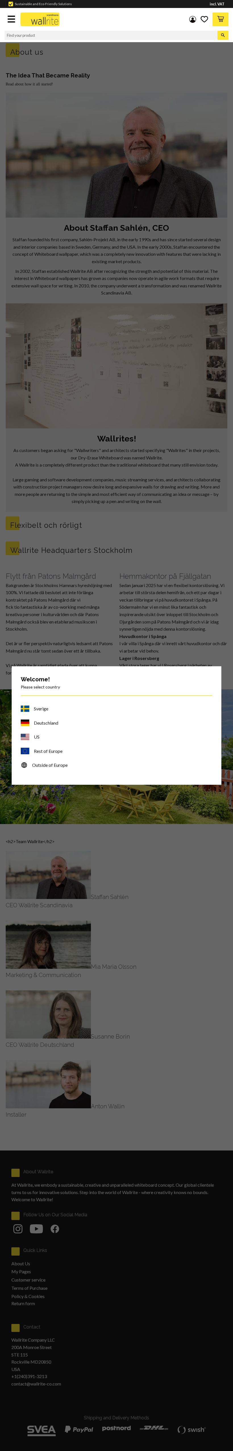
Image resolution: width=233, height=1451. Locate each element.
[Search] (222, 35)
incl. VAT (217, 4)
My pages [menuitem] (192, 19)
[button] (12, 19)
